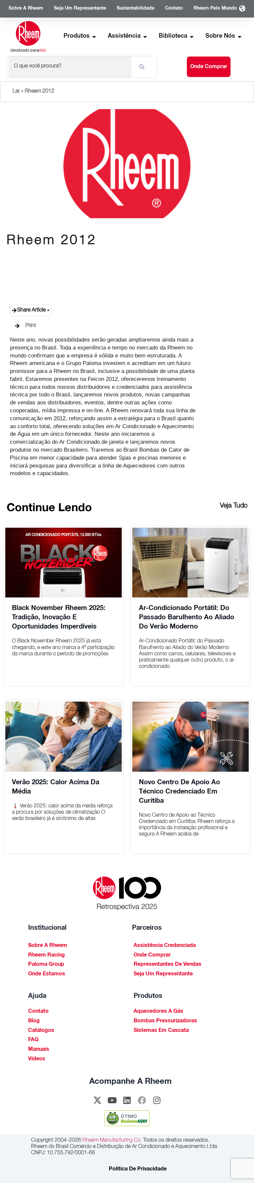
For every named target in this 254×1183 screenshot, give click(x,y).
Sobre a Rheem (47, 946)
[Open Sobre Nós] (240, 36)
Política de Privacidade (138, 1169)
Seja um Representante (163, 974)
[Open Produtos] (94, 36)
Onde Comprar (152, 955)
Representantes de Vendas (167, 964)
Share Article (31, 310)
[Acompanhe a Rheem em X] (97, 1100)
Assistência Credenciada (165, 946)
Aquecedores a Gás (158, 1011)
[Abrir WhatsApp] (237, 1166)
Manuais (38, 1049)
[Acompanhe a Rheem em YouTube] (112, 1100)
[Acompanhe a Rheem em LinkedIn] (127, 1100)
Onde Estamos (46, 974)
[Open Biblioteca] (192, 36)
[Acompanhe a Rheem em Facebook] (141, 1100)
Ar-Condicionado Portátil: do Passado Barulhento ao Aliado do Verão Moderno (186, 618)
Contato (38, 1011)
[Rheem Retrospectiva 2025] (127, 893)
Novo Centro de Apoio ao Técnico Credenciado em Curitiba (179, 792)
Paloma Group (46, 964)
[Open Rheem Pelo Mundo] (242, 9)
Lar (16, 91)
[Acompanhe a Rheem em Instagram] (156, 1100)
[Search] (143, 66)
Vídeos (36, 1059)
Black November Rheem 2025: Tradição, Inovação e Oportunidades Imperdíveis (59, 618)
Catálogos (41, 1031)
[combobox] (70, 66)
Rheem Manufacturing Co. (111, 1140)
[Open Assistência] (145, 36)
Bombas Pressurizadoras (165, 1021)
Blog (34, 1021)
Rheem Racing (46, 955)
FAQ (33, 1040)
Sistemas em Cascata (161, 1031)
